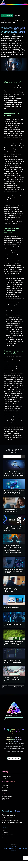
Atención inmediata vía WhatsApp (14, 718)
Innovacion (12, 20)
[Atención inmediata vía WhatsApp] (14, 720)
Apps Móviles (5, 814)
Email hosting (5, 790)
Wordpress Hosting (6, 784)
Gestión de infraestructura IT (9, 815)
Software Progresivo (7, 817)
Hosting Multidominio (7, 778)
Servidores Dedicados (7, 796)
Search (23, 456)
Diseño (3, 838)
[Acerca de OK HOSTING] (14, 760)
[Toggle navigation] (25, 2)
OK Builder (4, 774)
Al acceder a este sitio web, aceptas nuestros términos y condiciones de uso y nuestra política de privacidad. (14, 848)
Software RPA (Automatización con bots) (12, 822)
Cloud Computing (6, 799)
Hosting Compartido (7, 776)
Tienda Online (5, 832)
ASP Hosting (5, 787)
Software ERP (5, 819)
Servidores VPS (5, 798)
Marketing (4, 830)
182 (15, 686)
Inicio (2, 20)
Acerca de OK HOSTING (14, 758)
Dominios (4, 806)
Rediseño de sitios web (7, 834)
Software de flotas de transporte (10, 820)
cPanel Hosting (5, 785)
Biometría (6, 20)
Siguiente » (20, 686)
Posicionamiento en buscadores (9, 836)
